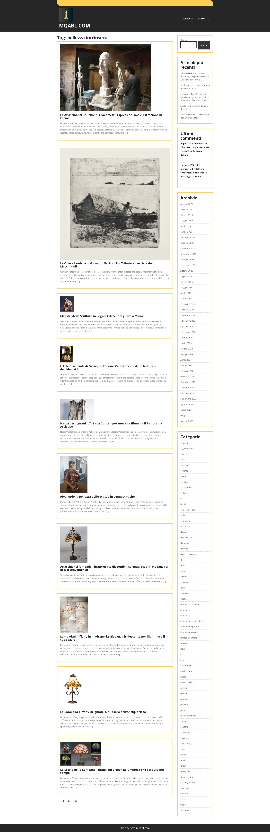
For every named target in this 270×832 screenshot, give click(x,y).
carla (182, 515)
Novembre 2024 (188, 320)
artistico (184, 493)
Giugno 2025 (186, 281)
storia (183, 749)
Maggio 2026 (186, 220)
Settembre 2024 (188, 331)
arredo (183, 476)
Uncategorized (187, 782)
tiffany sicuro (186, 776)
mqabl (183, 143)
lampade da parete (189, 626)
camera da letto (188, 509)
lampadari (185, 609)
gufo (182, 587)
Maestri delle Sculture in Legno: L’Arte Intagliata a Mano (101, 316)
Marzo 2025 (186, 298)
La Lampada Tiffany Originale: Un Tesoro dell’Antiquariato (103, 712)
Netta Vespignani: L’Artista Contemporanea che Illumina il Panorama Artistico (111, 424)
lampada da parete (189, 604)
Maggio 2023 (186, 421)
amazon (184, 454)
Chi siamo (188, 18)
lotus (182, 648)
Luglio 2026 (186, 209)
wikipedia (184, 810)
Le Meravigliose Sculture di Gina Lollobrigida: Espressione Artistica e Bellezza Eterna (194, 97)
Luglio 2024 (186, 343)
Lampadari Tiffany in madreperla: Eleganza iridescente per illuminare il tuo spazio (112, 638)
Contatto (203, 18)
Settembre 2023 (188, 398)
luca (182, 654)
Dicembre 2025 (187, 248)
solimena (184, 737)
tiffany (183, 765)
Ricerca (183, 39)
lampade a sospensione (191, 621)
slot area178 (187, 165)
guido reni (185, 593)
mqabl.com (74, 25)
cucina (183, 526)
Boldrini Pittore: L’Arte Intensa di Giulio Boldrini (195, 87)
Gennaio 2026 (187, 242)
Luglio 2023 (186, 409)
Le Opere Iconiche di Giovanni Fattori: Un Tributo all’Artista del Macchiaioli (106, 264)
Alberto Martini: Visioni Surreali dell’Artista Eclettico (195, 116)
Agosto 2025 (186, 270)
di (181, 559)
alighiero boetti (187, 448)
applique (184, 465)
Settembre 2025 (188, 265)
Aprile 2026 (186, 226)
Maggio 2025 (186, 287)
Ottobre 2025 (187, 259)
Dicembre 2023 (187, 382)
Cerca (204, 45)
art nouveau (186, 487)
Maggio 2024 (186, 354)
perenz (183, 687)
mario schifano (187, 682)
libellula (183, 643)
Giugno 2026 (186, 215)
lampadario (185, 615)
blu (181, 498)
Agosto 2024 (186, 337)
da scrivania (186, 537)
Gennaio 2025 (187, 309)
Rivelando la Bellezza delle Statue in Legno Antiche (97, 496)
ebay (182, 570)
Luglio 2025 (186, 276)
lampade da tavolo (189, 632)
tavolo (183, 754)
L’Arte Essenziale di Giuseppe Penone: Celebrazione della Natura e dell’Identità (108, 367)
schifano (184, 726)
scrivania (184, 732)
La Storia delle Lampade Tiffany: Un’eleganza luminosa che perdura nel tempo (112, 771)
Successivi (72, 801)
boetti (183, 504)
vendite (184, 793)
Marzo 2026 (186, 231)
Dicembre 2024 (187, 315)
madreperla (186, 671)
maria (183, 676)
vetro (183, 804)
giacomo (184, 582)
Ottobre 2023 (187, 393)
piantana (184, 693)
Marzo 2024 (186, 365)
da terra (184, 548)
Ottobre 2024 (187, 326)
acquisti (184, 443)
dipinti (183, 565)
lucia (182, 660)
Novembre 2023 (188, 387)
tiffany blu (185, 771)
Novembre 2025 (188, 254)
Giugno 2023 (186, 415)
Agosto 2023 (186, 404)
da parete (185, 532)
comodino (185, 520)
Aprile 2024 (186, 359)
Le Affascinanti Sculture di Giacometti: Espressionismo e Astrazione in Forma (111, 116)
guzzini (183, 598)
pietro (183, 710)
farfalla (183, 576)
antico (183, 459)
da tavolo (184, 543)
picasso (184, 704)
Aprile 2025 (186, 293)
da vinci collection (188, 554)
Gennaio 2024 (187, 376)
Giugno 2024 (186, 348)
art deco (184, 481)
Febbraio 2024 (187, 370)
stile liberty (185, 743)
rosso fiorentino (188, 715)
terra (182, 760)
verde (183, 799)
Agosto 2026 (186, 204)
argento (184, 470)
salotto (183, 721)
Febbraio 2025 (187, 304)
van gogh (184, 788)
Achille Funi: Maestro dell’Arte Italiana (194, 107)
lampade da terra (188, 637)
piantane (184, 699)
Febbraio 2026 (187, 237)
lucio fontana (186, 665)
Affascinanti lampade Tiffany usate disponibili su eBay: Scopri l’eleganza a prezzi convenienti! (114, 568)
